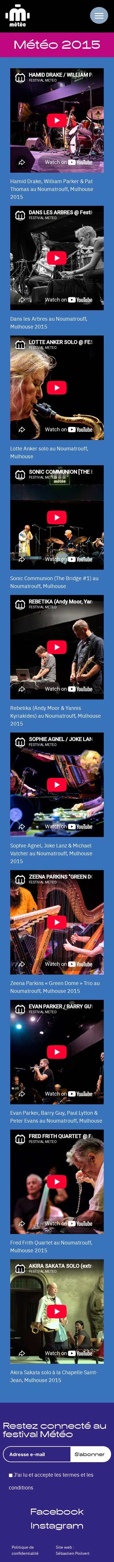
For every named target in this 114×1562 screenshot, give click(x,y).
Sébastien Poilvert (72, 1553)
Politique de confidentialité (25, 1550)
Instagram (57, 1525)
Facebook (57, 1511)
